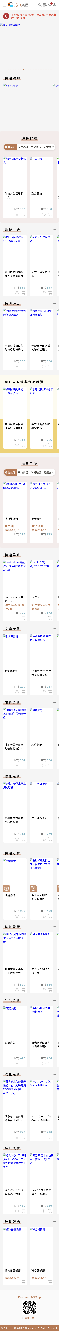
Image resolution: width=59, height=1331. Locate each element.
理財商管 (10, 147)
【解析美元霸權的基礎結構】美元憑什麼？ (14, 748)
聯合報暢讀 (38, 1270)
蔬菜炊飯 (10, 1042)
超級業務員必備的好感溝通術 (40, 347)
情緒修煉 (10, 895)
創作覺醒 (36, 744)
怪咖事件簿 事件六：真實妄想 (41, 673)
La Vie (35, 597)
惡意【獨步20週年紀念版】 (41, 426)
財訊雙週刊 (11, 518)
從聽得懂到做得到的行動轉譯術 (14, 347)
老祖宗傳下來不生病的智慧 (14, 820)
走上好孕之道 (39, 818)
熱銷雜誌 (10, 472)
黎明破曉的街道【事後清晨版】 (14, 426)
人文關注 (49, 147)
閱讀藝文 (49, 472)
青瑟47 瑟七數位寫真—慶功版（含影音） (41, 1194)
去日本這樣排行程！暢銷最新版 (14, 274)
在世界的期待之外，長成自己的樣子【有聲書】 (40, 899)
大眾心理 (23, 147)
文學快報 (36, 147)
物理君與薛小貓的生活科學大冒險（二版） (14, 972)
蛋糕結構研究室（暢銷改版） (40, 1044)
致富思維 (36, 193)
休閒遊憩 (36, 472)
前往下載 (30, 1318)
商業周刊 (36, 518)
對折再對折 (11, 671)
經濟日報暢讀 (13, 1270)
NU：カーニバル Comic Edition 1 (41, 1120)
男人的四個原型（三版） (40, 971)
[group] (29, 47)
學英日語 (23, 472)
